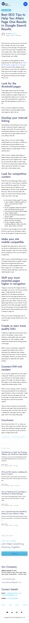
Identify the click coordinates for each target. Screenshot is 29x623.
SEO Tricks (7, 10)
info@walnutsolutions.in (13, 593)
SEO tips (17, 424)
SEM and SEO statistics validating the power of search (14, 473)
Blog (10, 605)
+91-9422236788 (8, 579)
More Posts (14, 33)
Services (17, 605)
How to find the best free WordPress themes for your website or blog (14, 513)
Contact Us (14, 554)
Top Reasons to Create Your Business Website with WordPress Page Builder (14, 453)
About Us (3, 605)
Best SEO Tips (6, 437)
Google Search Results (19, 437)
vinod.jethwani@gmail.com (11, 582)
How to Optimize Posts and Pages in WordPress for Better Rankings (14, 493)
